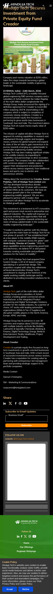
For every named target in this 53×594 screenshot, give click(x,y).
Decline (25, 589)
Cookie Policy (26, 584)
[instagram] (30, 536)
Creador (7, 347)
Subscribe (26, 425)
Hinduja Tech (9, 291)
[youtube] (34, 536)
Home (26, 543)
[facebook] (21, 536)
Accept (9, 589)
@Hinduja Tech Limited (24, 439)
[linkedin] (18, 536)
